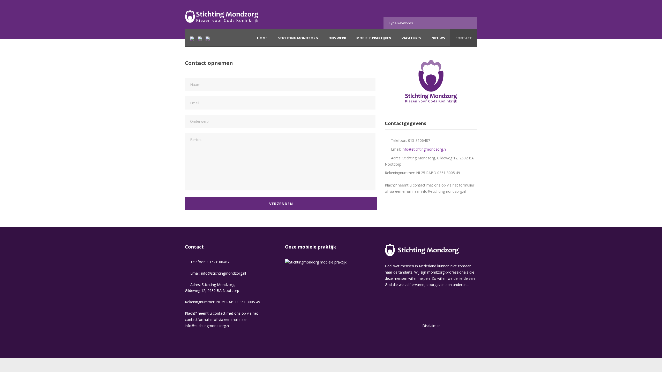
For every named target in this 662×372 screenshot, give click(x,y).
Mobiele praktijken (373, 38)
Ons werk (337, 38)
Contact (463, 38)
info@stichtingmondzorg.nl (424, 149)
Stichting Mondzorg (298, 38)
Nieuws (438, 38)
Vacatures (411, 38)
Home (262, 38)
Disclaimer (431, 325)
